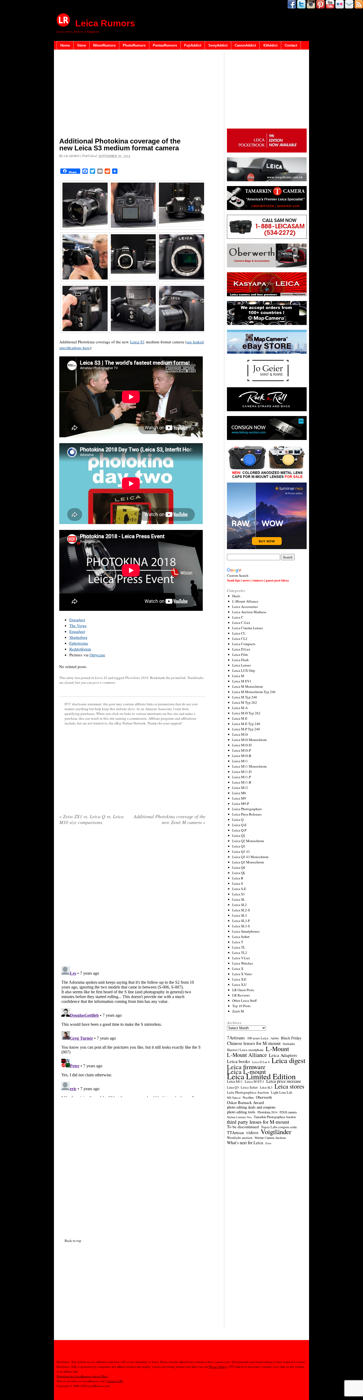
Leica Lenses (241, 665)
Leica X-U (239, 984)
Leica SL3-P (241, 920)
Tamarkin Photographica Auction (275, 1117)
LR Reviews (241, 995)
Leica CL (239, 633)
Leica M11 (240, 761)
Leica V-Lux (241, 958)
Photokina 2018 (136, 677)
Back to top (73, 1240)
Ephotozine (78, 643)
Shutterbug (78, 637)
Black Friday (291, 1037)
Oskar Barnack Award (245, 1102)
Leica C (237, 617)
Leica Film (240, 654)
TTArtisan (235, 1132)
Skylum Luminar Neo (239, 1117)
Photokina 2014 (267, 1112)
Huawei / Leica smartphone (245, 1050)
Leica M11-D (241, 771)
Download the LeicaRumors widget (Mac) (82, 1376)
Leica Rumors (105, 23)
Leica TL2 (239, 952)
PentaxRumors (165, 45)
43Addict (270, 45)
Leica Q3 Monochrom (248, 862)
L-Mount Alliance (245, 601)
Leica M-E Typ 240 (246, 723)
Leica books (238, 1061)
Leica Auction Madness (249, 612)
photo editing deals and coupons (251, 1107)
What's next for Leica (245, 1142)
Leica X (237, 968)
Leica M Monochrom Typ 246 (254, 691)
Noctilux (248, 1097)
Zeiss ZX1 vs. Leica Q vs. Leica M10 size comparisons (91, 819)
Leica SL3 (239, 915)
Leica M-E (239, 718)
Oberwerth (264, 1097)
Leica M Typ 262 (244, 702)
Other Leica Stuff (244, 1000)
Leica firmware (246, 1066)
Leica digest (288, 1060)
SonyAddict (217, 45)
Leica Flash (240, 659)
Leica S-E (239, 888)
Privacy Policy (218, 1367)
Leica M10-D (241, 745)
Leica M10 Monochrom (249, 739)
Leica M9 (239, 798)
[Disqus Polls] (132, 897)
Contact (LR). (115, 1381)
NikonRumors (104, 45)
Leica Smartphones (246, 931)
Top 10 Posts (241, 1005)
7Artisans (236, 1037)
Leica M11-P (241, 777)
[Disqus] (132, 1030)
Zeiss (268, 1143)
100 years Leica (257, 1038)
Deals (236, 596)
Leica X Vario (242, 973)
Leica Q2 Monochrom (248, 840)
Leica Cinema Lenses (247, 627)
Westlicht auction (239, 1137)
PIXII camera (288, 1112)
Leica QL (239, 872)
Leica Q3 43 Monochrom (250, 856)
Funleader (289, 1044)
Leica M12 (240, 787)
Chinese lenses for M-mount (254, 1043)
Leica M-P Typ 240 (246, 729)
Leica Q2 (238, 835)
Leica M (238, 675)
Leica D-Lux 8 (260, 1062)
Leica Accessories (245, 606)
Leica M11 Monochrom (249, 766)
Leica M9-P (240, 803)
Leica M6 (239, 792)
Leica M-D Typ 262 (246, 713)
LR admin (71, 156)
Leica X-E (239, 979)
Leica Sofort (241, 936)
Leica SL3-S (241, 926)
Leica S (237, 883)
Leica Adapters (283, 1055)
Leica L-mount (246, 1071)
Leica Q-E (239, 824)
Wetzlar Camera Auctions (270, 1138)
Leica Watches (242, 963)
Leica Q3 (238, 846)
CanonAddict (245, 45)
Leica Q (237, 819)
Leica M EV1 (241, 681)
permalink (178, 677)
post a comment (104, 682)
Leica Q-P (239, 830)
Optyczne (97, 654)
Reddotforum (80, 649)
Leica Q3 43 (241, 851)
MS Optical (233, 1098)
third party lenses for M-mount (258, 1121)
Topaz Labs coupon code (279, 1127)
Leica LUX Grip (243, 670)
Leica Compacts (243, 643)
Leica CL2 (239, 638)
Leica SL (238, 899)
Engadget (77, 619)
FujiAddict (192, 45)
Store (81, 45)
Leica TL (238, 947)
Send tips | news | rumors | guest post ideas (258, 580)
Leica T (237, 942)
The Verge (78, 625)
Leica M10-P (241, 750)
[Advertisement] (132, 94)
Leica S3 (137, 341)
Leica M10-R (241, 755)
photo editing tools (241, 1112)
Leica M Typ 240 (244, 697)
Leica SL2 (239, 904)
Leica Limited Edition (261, 1076)
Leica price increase (283, 1081)
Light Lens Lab (281, 1092)
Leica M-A (240, 707)
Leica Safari (249, 1087)
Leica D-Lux (241, 649)
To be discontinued (243, 1126)
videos (252, 1132)
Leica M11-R (241, 782)
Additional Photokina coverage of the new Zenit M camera (169, 819)
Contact (291, 45)
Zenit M (238, 1011)
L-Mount (277, 1048)
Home (65, 45)
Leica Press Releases (246, 814)
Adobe (275, 1038)
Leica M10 (240, 734)
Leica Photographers (247, 808)
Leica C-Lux (241, 622)
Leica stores (289, 1086)
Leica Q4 (238, 867)
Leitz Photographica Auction (248, 1092)
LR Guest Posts (243, 989)
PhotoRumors (134, 45)
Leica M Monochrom (247, 686)
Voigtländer (276, 1131)
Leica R (237, 878)
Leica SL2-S (241, 910)
